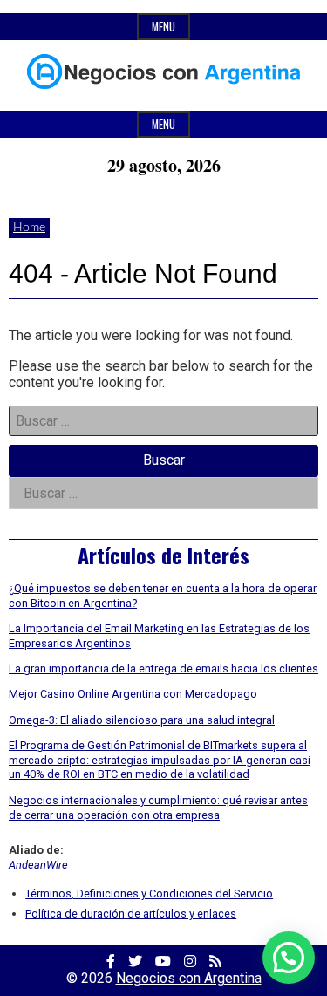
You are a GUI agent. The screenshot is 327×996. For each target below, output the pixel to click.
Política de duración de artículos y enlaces (130, 913)
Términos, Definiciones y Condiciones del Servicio (149, 893)
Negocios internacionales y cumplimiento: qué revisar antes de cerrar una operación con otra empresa (158, 808)
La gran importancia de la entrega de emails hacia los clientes (163, 668)
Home (29, 228)
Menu (163, 26)
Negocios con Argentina (189, 978)
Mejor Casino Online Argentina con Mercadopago (133, 693)
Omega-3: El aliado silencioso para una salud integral (142, 720)
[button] (288, 957)
